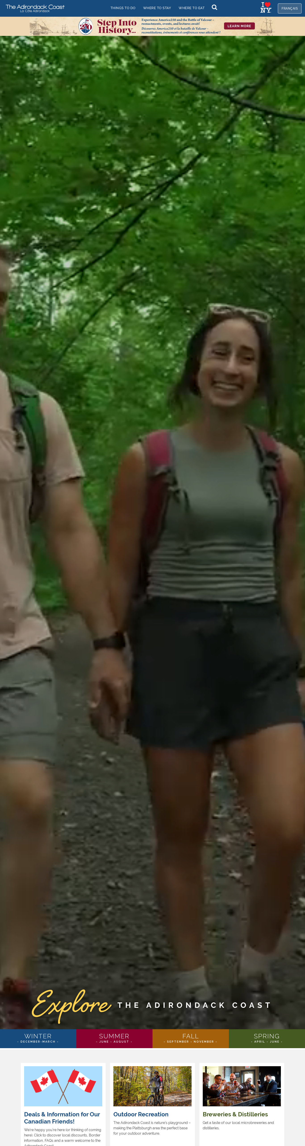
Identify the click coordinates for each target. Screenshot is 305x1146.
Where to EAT (192, 8)
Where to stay (157, 8)
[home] (33, 8)
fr (290, 8)
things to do (123, 8)
